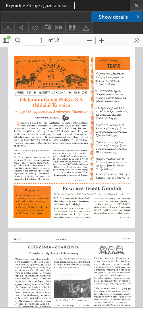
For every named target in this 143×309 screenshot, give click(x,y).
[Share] (21, 27)
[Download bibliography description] (59, 27)
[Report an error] (86, 27)
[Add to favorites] (35, 27)
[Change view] (47, 27)
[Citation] (72, 27)
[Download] (8, 27)
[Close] (136, 5)
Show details (113, 16)
